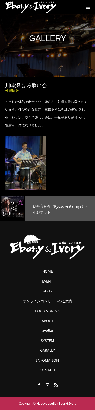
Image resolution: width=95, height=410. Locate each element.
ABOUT (47, 321)
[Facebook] (39, 384)
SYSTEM (47, 340)
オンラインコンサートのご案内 (47, 301)
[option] (47, 208)
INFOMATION (47, 360)
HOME (47, 271)
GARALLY (47, 350)
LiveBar (47, 330)
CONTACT (48, 370)
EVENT (47, 281)
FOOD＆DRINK (47, 311)
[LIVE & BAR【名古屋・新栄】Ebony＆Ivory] (31, 7)
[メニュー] (88, 7)
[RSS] (56, 384)
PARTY (47, 291)
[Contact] (47, 384)
